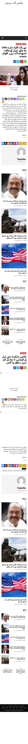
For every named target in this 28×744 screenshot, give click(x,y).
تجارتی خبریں (21, 706)
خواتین (24, 44)
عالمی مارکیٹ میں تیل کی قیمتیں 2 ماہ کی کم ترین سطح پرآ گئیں (7, 342)
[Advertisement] (14, 21)
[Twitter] (18, 61)
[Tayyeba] (11, 90)
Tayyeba (15, 89)
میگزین (21, 707)
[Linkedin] (11, 99)
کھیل (14, 707)
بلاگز (7, 707)
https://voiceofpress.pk (22, 161)
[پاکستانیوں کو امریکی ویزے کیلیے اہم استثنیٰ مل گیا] (14, 255)
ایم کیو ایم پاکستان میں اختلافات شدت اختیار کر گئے (17, 329)
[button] (26, 38)
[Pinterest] (21, 61)
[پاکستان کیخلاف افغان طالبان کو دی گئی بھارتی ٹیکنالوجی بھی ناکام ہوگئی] (14, 220)
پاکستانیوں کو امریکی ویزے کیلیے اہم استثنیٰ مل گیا (16, 272)
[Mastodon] (17, 99)
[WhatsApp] (25, 61)
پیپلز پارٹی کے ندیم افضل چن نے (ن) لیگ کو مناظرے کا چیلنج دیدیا (15, 202)
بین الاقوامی (19, 44)
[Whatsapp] (23, 99)
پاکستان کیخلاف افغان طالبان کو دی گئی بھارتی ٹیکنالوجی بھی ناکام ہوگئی (14, 237)
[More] (3, 101)
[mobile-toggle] (2, 38)
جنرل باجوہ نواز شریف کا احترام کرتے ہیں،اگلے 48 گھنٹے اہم (20, 342)
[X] (6, 99)
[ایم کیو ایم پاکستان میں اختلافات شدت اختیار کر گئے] (5, 330)
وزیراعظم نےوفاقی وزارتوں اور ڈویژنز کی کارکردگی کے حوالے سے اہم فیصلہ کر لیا (17, 319)
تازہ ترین (15, 205)
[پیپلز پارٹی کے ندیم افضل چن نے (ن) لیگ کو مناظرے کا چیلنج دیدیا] (14, 186)
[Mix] (20, 99)
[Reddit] (8, 99)
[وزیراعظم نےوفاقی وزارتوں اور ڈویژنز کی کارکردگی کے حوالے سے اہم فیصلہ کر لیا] (5, 320)
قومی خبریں (9, 706)
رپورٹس (15, 240)
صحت (17, 707)
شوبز (10, 707)
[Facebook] (14, 61)
